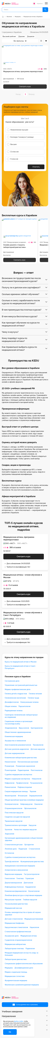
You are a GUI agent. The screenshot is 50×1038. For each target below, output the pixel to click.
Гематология (10, 878)
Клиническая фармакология (16, 891)
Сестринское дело (12, 681)
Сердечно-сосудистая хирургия (17, 817)
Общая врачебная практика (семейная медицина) (24, 800)
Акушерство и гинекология (15, 741)
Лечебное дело (11, 849)
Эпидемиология (11, 728)
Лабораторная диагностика (16, 959)
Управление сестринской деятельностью (21, 685)
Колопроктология (11, 804)
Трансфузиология (12, 861)
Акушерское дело (12, 936)
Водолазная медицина (13, 874)
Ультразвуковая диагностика (16, 904)
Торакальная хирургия (13, 821)
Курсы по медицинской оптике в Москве (21, 662)
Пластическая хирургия (14, 813)
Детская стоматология (14, 919)
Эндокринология (35, 796)
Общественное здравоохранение (18, 732)
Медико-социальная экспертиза (17, 779)
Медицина (9, 968)
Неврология (36, 779)
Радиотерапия (23, 770)
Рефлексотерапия (25, 787)
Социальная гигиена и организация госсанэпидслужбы (18, 722)
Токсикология (38, 745)
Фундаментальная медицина (16, 980)
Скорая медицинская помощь (16, 791)
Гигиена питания (35, 694)
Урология (8, 829)
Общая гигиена (11, 706)
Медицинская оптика (28, 936)
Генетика (20, 878)
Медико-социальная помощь (16, 972)
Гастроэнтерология (31, 874)
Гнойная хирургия (30, 900)
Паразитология (24, 706)
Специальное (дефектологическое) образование (24, 964)
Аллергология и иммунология (16, 870)
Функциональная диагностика (32, 861)
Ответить (36, 167)
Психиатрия (9, 766)
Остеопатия (9, 853)
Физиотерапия (10, 796)
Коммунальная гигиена (29, 702)
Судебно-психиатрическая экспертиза (20, 857)
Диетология (28, 883)
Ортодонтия (29, 845)
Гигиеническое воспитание (15, 698)
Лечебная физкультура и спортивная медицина (23, 895)
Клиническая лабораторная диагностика (21, 758)
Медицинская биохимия (33, 919)
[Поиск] (45, 9)
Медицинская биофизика (14, 923)
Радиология (30, 948)
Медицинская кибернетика (15, 944)
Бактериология (37, 728)
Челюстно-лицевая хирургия (25, 829)
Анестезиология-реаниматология (18, 745)
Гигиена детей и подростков (16, 694)
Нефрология (9, 783)
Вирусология (24, 728)
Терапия (33, 791)
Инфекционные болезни (14, 887)
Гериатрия (29, 878)
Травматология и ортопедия (16, 825)
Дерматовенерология (13, 883)
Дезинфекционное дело (24, 968)
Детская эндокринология (14, 753)
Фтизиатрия (22, 796)
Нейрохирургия (26, 804)
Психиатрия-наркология (25, 766)
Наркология (34, 927)
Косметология (33, 891)
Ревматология (10, 787)
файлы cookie (18, 1021)
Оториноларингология (13, 808)
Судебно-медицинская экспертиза (18, 774)
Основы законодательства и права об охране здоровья (23, 913)
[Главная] (3, 17)
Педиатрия (22, 849)
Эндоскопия (9, 834)
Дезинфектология (12, 702)
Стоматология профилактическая (18, 932)
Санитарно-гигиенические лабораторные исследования (21, 716)
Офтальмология (30, 808)
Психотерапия (10, 770)
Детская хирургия (38, 749)
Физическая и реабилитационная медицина (22, 985)
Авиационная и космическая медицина (20, 866)
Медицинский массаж (13, 908)
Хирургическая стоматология (16, 927)
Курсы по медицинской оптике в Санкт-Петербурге (20, 667)
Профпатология (22, 783)
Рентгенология (36, 770)
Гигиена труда (33, 698)
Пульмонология (36, 783)
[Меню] (46, 3)
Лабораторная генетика (14, 948)
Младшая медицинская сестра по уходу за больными (21, 954)
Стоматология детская (13, 845)
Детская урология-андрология (17, 749)
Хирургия (32, 825)
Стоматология (34, 849)
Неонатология (10, 762)
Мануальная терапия (13, 900)
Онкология (38, 804)
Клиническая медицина (14, 736)
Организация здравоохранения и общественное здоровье (24, 839)
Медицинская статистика (15, 976)
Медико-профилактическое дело (17, 689)
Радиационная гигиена (13, 711)
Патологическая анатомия (28, 762)
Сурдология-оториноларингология (18, 940)
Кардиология (30, 887)
